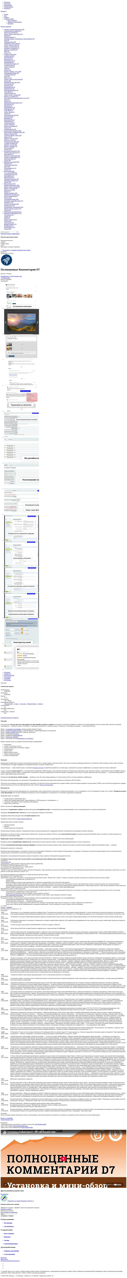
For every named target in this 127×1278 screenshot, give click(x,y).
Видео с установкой (6, 1118)
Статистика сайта (10, 165)
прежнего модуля (38, 767)
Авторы (6, 17)
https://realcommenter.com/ (20, 1126)
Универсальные (10, 42)
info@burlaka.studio (40, 1124)
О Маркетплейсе (9, 19)
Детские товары (9, 37)
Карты (7, 191)
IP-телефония (9, 176)
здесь (14, 764)
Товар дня (8, 137)
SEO (7, 166)
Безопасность (9, 205)
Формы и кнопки (10, 193)
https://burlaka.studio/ (27, 1127)
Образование (9, 62)
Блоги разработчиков (11, 1243)
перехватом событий (12, 737)
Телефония (8, 226)
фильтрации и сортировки (25, 738)
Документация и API (7, 1119)
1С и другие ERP (10, 173)
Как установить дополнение (9, 1212)
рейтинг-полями (10, 732)
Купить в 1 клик (10, 140)
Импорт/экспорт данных (12, 208)
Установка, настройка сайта (13, 201)
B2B (6, 51)
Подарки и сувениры (11, 48)
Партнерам (7, 3)
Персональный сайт (11, 115)
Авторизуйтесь (5, 863)
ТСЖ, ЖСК (8, 92)
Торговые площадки (11, 179)
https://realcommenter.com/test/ (14, 895)
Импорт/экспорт (10, 224)
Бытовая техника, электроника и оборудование (19, 39)
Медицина (8, 59)
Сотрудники (9, 222)
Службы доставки (10, 143)
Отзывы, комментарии (12, 157)
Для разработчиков (11, 199)
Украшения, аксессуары (12, 43)
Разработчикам (8, 7)
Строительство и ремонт (12, 31)
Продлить (3, 251)
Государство (8, 57)
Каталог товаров (10, 134)
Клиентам (7, 2)
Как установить (12, 20)
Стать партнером (9, 1254)
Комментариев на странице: (9, 909)
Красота (7, 78)
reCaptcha (16, 734)
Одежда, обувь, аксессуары (13, 34)
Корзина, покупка (11, 138)
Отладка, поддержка (11, 204)
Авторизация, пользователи (13, 207)
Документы (9, 215)
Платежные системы (11, 141)
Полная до (43, 785)
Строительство (9, 65)
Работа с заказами (10, 146)
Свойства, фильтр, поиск (12, 135)
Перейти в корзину (6, 1209)
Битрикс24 (7, 8)
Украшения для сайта (11, 194)
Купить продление (6, 279)
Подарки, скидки (10, 145)
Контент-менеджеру (11, 185)
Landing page (9, 56)
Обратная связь (10, 159)
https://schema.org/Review (25, 819)
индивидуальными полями (14, 730)
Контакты (10, 23)
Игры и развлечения (11, 196)
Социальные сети (10, 174)
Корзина (3, 11)
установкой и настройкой (13, 729)
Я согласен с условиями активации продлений (16, 250)
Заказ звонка (8, 154)
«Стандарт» (22, 704)
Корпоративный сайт (12, 82)
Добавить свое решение (15, 22)
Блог (5, 16)
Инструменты (9, 227)
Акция (6, 14)
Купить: (6, 273)
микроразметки (17, 735)
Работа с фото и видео (12, 187)
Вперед (10, 907)
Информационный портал (13, 102)
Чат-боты (7, 221)
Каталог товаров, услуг (12, 71)
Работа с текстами (10, 188)
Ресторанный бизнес (11, 63)
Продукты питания (11, 32)
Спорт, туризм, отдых (11, 45)
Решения (3, 233)
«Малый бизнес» (32, 704)
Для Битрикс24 (9, 1226)
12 (7, 907)
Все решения (4, 1194)
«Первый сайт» (8, 704)
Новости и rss (9, 190)
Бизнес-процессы (10, 219)
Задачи (7, 216)
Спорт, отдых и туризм (12, 95)
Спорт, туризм (9, 67)
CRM (7, 218)
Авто (6, 40)
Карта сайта (4, 1259)
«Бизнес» (40, 704)
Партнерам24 (8, 5)
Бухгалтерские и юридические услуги (16, 98)
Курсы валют (9, 148)
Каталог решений (6, 26)
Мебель (7, 35)
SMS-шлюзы (9, 177)
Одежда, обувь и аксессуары (13, 79)
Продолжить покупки (7, 253)
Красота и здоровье (10, 49)
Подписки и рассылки (12, 155)
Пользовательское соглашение (9, 717)
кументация (49, 785)
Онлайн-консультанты (12, 152)
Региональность (10, 168)
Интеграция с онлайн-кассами (14, 132)
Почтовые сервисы (11, 180)
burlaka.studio (6, 278)
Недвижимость (9, 60)
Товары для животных (11, 46)
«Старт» (16, 704)
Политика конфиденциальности (10, 1260)
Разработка (8, 202)
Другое (7, 53)
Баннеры (8, 163)
